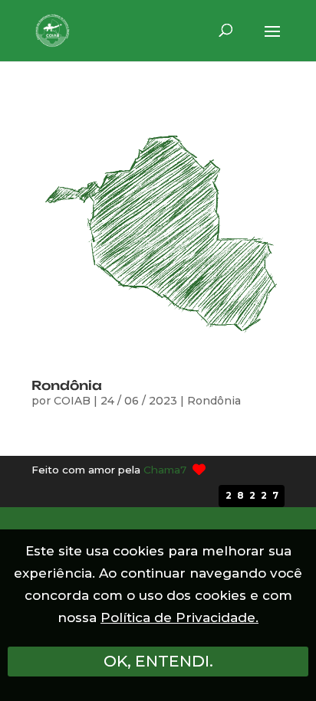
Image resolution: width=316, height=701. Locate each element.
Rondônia (66, 385)
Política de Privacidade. (179, 617)
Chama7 (164, 470)
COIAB (72, 401)
